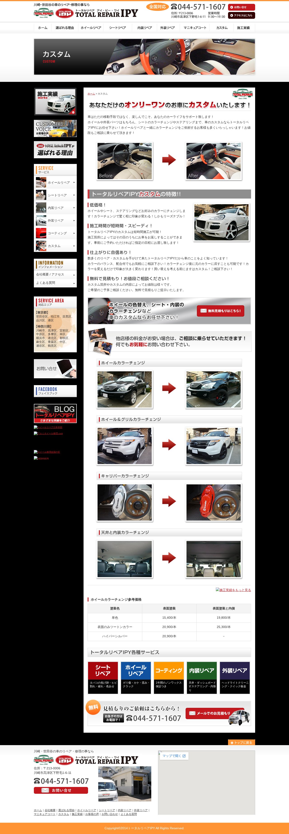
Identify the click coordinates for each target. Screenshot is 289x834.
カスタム (222, 27)
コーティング (57, 233)
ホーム (42, 27)
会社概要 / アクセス (50, 274)
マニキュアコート (195, 27)
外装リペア (168, 27)
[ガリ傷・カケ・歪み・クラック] (136, 691)
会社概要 (50, 810)
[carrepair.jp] (41, 458)
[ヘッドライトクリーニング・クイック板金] (234, 691)
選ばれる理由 (64, 27)
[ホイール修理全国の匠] (47, 452)
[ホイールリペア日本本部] (48, 427)
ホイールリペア (90, 27)
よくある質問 (45, 282)
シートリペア (117, 27)
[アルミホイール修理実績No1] (49, 446)
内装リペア (144, 27)
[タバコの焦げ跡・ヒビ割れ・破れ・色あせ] (103, 691)
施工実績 (244, 27)
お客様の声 (92, 814)
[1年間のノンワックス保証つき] (169, 691)
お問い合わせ (110, 814)
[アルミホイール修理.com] (48, 433)
